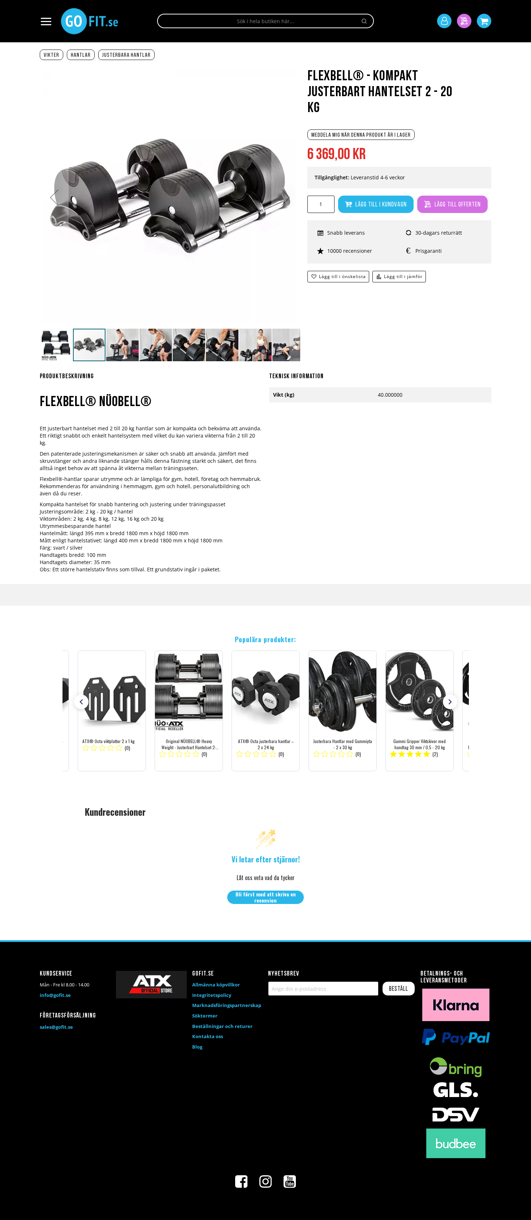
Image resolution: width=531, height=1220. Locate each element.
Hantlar (81, 55)
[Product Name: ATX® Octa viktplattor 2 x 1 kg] (112, 710)
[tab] (151, 381)
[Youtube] (290, 1181)
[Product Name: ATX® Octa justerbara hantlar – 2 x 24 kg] (266, 710)
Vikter (51, 55)
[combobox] (265, 21)
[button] (54, 197)
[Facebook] (241, 1181)
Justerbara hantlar (126, 55)
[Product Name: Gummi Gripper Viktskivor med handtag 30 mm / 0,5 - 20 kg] (419, 710)
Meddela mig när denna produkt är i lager (361, 135)
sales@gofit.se (56, 1027)
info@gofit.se (55, 995)
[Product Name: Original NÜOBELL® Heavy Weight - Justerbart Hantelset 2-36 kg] (189, 710)
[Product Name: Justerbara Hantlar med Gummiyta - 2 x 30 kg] (342, 710)
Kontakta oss (207, 1036)
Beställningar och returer (222, 1026)
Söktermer (204, 1015)
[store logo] (89, 21)
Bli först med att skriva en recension (266, 897)
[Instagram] (265, 1181)
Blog (197, 1047)
